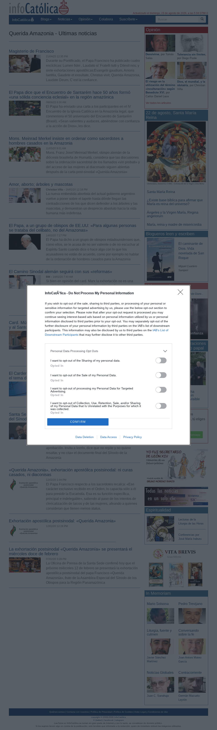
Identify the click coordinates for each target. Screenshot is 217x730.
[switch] (161, 360)
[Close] (182, 293)
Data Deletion (84, 437)
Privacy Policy (132, 437)
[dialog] (108, 365)
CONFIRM (78, 421)
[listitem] (108, 351)
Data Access (108, 437)
